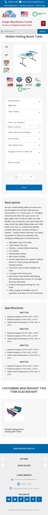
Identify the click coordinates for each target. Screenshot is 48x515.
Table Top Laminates (16, 122)
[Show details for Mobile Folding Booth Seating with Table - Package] (14, 411)
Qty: (16, 176)
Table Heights (13, 111)
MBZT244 (12, 105)
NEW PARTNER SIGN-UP (24, 448)
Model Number (14, 100)
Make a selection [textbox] (14, 127)
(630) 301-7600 (13, 2)
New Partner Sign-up (27, 6)
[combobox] (24, 126)
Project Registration (10, 6)
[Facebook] (21, 499)
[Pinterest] (33, 499)
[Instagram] (27, 499)
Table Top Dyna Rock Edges (19, 132)
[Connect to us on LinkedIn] (9, 499)
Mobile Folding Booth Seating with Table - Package (14, 431)
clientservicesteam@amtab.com (33, 2)
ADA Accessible (14, 162)
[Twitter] (39, 499)
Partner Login (40, 6)
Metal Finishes (13, 138)
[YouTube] (15, 499)
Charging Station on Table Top (20, 151)
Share (24, 187)
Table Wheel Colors (15, 145)
